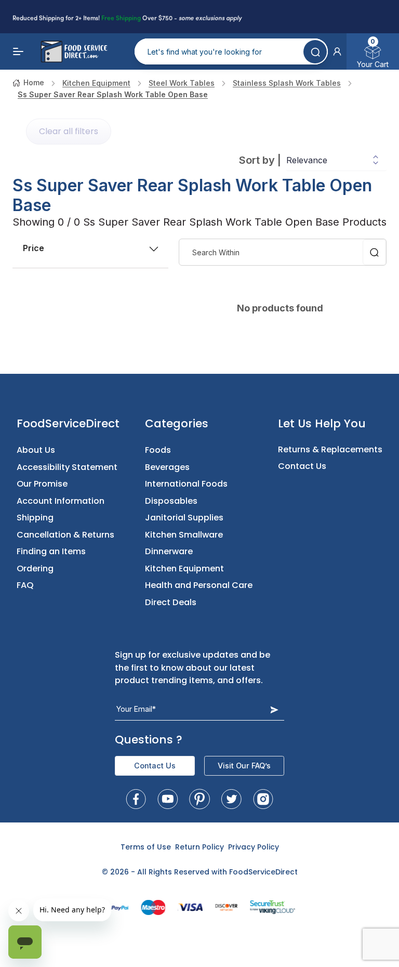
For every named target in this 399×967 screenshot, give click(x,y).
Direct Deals (170, 602)
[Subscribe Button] (274, 709)
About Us (36, 450)
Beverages (167, 467)
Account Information (60, 501)
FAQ (25, 585)
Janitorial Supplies (184, 518)
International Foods (186, 484)
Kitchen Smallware (184, 535)
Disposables (171, 501)
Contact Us (302, 466)
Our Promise (42, 484)
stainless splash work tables (287, 83)
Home (33, 82)
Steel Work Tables (182, 83)
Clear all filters (68, 131)
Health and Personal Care (198, 585)
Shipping (35, 518)
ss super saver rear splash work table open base (113, 94)
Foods (158, 450)
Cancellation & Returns (65, 535)
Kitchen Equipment (96, 83)
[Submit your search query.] (315, 51)
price (33, 248)
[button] (337, 51)
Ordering (35, 568)
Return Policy (199, 847)
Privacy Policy (253, 847)
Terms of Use (146, 847)
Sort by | (260, 160)
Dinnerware (169, 551)
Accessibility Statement (67, 467)
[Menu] (18, 51)
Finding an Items (51, 551)
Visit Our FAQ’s (244, 765)
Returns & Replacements (330, 449)
